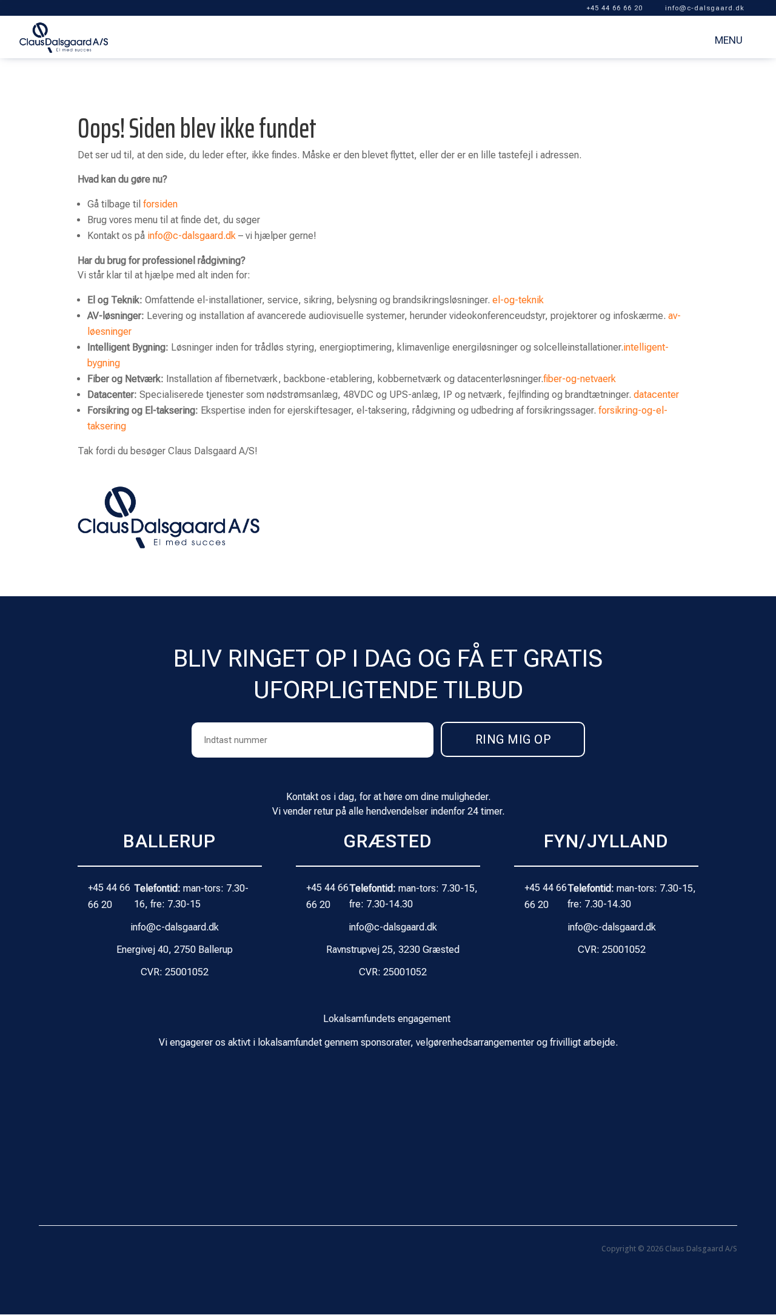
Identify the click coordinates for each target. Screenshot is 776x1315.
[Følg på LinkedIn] (72, 1251)
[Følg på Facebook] (48, 1251)
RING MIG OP (513, 739)
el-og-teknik (518, 300)
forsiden (160, 204)
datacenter (656, 394)
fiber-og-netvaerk (579, 379)
